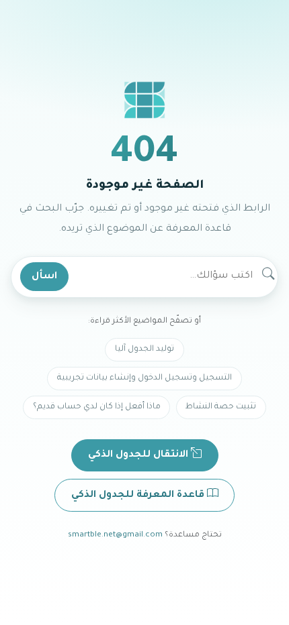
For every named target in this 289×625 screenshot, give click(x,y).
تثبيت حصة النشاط (220, 407)
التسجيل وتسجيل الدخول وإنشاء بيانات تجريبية (144, 378)
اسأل (44, 277)
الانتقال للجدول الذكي (139, 455)
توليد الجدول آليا (144, 349)
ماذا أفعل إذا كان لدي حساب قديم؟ (97, 407)
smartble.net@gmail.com (115, 535)
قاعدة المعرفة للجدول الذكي (139, 495)
